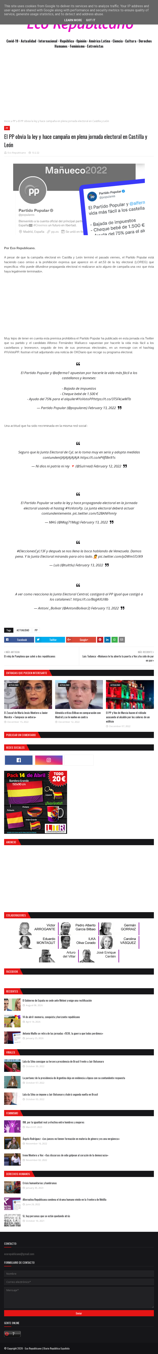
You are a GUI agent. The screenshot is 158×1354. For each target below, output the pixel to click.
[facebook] (19, 760)
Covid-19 (12, 40)
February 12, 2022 (107, 466)
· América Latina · (100, 40)
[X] (79, 760)
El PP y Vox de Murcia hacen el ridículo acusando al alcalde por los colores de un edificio (128, 716)
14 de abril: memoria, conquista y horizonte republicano (51, 1017)
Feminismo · (78, 46)
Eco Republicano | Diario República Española (47, 1348)
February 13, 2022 (102, 407)
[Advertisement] (79, 86)
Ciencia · (119, 40)
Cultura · (132, 40)
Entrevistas (95, 46)
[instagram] (49, 760)
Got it (90, 20)
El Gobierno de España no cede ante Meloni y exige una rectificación (57, 1000)
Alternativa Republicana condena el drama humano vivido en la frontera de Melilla (64, 1199)
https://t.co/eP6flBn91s (97, 457)
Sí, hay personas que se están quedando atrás (46, 1216)
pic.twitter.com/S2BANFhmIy (95, 513)
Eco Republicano (17, 152)
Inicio (7, 121)
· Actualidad (28, 40)
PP (14, 121)
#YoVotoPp (74, 508)
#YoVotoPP (84, 399)
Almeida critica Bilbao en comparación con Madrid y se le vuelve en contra (78, 714)
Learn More (73, 20)
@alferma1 (61, 372)
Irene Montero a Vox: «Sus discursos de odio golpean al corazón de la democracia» (65, 1155)
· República (66, 40)
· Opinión (81, 40)
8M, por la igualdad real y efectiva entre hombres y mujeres (53, 1122)
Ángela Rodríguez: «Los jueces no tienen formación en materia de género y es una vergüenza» (71, 1139)
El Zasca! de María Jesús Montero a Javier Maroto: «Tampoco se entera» (26, 714)
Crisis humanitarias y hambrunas (40, 1183)
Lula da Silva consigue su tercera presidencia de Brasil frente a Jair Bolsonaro (63, 1061)
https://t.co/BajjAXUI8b (90, 599)
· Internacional (47, 40)
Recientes (12, 991)
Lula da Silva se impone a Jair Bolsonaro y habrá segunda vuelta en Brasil (60, 1094)
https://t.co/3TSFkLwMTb (112, 399)
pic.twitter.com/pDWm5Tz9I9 (120, 556)
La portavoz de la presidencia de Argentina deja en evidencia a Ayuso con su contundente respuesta (74, 1078)
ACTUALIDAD (23, 630)
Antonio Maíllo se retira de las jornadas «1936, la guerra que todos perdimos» (63, 1033)
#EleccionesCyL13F (31, 551)
